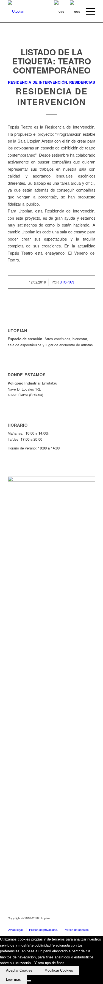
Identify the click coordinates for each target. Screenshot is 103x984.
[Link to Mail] (91, 924)
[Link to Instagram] (83, 924)
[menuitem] (87, 11)
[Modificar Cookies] (29, 981)
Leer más (13, 979)
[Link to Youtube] (75, 924)
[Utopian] (43, 11)
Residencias (82, 82)
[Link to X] (66, 924)
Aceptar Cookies (19, 970)
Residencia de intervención (37, 82)
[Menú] (87, 11)
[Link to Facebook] (58, 924)
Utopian (67, 282)
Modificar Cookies (58, 970)
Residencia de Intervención (52, 96)
